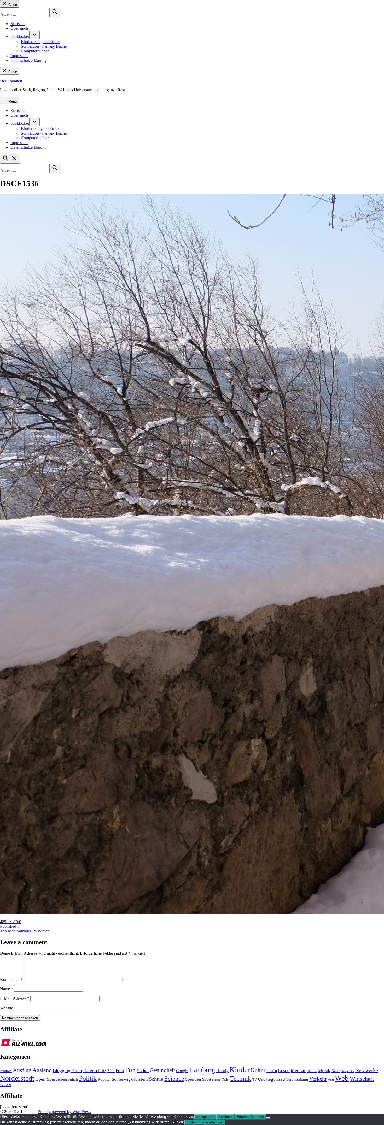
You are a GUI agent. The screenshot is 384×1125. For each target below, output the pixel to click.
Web (342, 1078)
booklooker (19, 36)
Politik (88, 1078)
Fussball (143, 1071)
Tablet (225, 1079)
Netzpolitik (347, 1071)
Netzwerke (366, 1070)
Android (6, 1071)
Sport (206, 1079)
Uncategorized (271, 1079)
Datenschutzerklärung (28, 60)
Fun (130, 1069)
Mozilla (312, 1071)
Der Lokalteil (11, 81)
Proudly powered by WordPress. (64, 1111)
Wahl (331, 1079)
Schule (156, 1079)
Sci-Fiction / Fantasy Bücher (44, 46)
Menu (12, 101)
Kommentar (11, 979)
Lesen (284, 1070)
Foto (120, 1070)
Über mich (19, 28)
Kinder (240, 1070)
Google (182, 1071)
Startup (216, 1079)
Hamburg (202, 1070)
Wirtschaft (362, 1078)
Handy (222, 1070)
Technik (240, 1078)
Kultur (258, 1070)
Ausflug (22, 1070)
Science (174, 1078)
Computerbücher (35, 51)
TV (254, 1079)
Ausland (42, 1070)
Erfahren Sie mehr (250, 1117)
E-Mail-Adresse (14, 998)
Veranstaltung (297, 1079)
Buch (76, 1070)
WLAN (5, 1085)
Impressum (19, 55)
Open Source (47, 1079)
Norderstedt (17, 1078)
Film (111, 1071)
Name (6, 988)
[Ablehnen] (268, 1118)
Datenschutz (94, 1070)
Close (12, 5)
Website (6, 1008)
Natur (335, 1071)
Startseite (17, 23)
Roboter (104, 1079)
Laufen (271, 1071)
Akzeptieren (205, 1117)
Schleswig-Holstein (130, 1079)
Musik (324, 1070)
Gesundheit (162, 1070)
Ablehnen (225, 1117)
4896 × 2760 (10, 921)
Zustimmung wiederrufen (204, 1122)
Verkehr (318, 1079)
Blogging (61, 1070)
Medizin (298, 1070)
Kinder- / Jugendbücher (40, 41)
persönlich (69, 1079)
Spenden (193, 1079)
